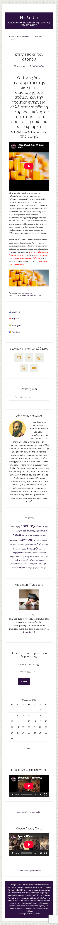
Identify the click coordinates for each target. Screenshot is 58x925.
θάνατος (45, 545)
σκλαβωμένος (43, 564)
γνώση (23, 531)
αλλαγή (45, 527)
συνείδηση (28, 568)
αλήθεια (38, 526)
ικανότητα (42, 549)
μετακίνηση (42, 553)
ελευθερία (25, 535)
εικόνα (17, 535)
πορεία (44, 556)
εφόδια (33, 545)
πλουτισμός (35, 557)
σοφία (21, 567)
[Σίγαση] (41, 794)
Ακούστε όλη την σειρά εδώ (29, 812)
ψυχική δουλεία (38, 568)
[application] (29, 786)
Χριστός (27, 526)
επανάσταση (20, 545)
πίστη (17, 557)
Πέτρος (17, 527)
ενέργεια (37, 540)
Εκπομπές (29, 293)
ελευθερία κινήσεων (38, 535)
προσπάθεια (40, 560)
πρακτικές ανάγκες (28, 560)
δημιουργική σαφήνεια (37, 531)
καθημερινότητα (18, 553)
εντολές (45, 540)
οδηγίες (12, 557)
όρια (44, 568)
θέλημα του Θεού (19, 549)
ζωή (39, 544)
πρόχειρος (33, 564)
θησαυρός (32, 548)
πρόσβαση (25, 564)
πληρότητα (25, 556)
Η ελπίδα (29, 17)
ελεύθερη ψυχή (16, 540)
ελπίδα (27, 540)
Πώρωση (29, 614)
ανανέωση (15, 531)
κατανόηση (29, 553)
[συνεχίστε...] (29, 632)
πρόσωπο (37, 295)
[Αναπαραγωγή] (12, 794)
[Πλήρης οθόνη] (45, 794)
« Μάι (27, 748)
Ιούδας (12, 527)
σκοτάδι (14, 568)
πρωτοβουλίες (14, 564)
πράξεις (17, 560)
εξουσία (12, 545)
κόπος (35, 553)
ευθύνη (28, 545)
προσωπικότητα (27, 295)
